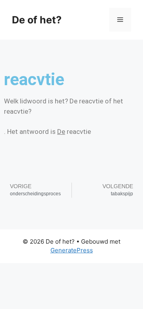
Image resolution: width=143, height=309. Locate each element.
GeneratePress (71, 250)
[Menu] (120, 20)
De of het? (37, 20)
